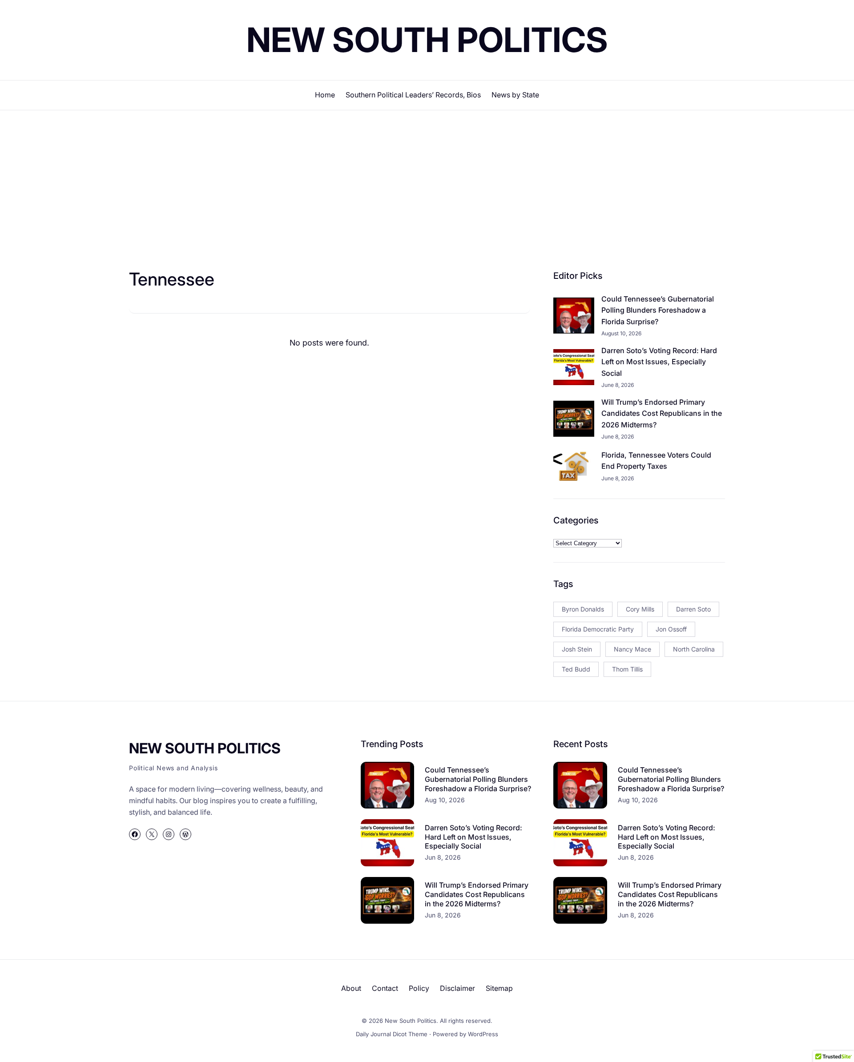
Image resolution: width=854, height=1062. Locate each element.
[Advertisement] (427, 183)
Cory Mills (640, 609)
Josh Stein (577, 649)
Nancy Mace (632, 649)
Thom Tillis (627, 669)
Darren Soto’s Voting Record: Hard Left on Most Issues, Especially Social (659, 362)
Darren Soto (693, 609)
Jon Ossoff (671, 629)
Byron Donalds (583, 609)
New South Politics (427, 39)
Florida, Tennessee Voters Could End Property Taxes (656, 461)
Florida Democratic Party (598, 629)
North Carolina (694, 649)
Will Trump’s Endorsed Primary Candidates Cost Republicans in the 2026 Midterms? (661, 413)
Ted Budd (576, 669)
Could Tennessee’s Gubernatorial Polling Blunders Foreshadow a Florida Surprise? (657, 310)
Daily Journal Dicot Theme (391, 1034)
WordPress (483, 1034)
